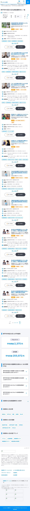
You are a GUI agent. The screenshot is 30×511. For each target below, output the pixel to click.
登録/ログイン (19, 3)
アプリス (3, 438)
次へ (28, 15)
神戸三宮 (9, 414)
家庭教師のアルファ (6, 441)
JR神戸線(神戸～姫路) (13, 424)
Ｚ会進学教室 (9, 438)
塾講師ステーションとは (6, 470)
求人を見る (20, 47)
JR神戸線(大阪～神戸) (6, 427)
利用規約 (15, 472)
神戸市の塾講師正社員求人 (6, 5)
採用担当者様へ (4, 475)
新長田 (17, 414)
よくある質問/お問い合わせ (19, 470)
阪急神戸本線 (4, 424)
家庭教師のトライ (17, 438)
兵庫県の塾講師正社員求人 (22, 4)
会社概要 (15, 475)
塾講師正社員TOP (14, 4)
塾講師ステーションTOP (5, 4)
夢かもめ (14, 427)
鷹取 (13, 414)
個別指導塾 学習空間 (15, 441)
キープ (24, 3)
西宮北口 (3, 414)
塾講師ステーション (7, 480)
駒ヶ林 (21, 414)
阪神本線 (21, 424)
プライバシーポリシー (6, 472)
